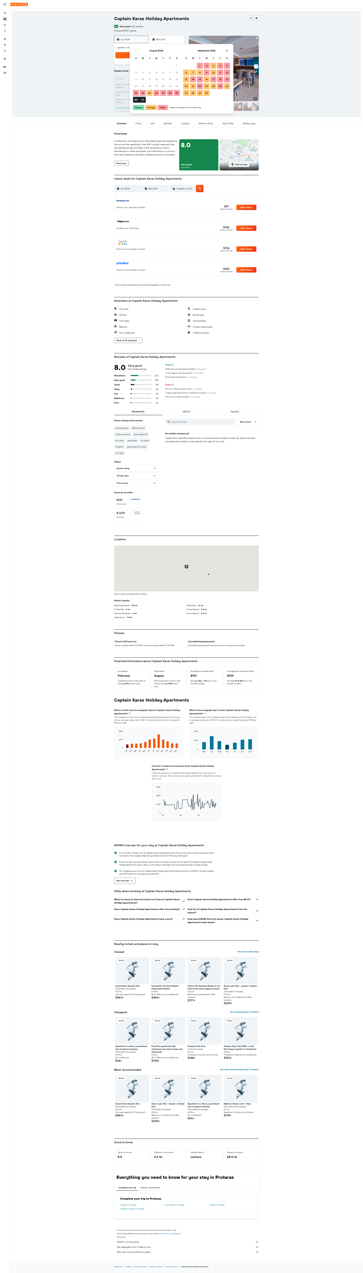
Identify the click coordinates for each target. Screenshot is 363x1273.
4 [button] (149, 72)
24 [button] (143, 93)
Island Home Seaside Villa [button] (127, 986)
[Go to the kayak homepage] (19, 4)
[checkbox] (128, 502)
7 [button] (170, 72)
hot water (145, 440)
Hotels (128, 1266)
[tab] (138, 411)
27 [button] (163, 93)
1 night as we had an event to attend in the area (190, 393)
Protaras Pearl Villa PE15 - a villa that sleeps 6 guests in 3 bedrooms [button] (240, 1047)
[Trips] (5, 59)
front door (119, 440)
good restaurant (141, 434)
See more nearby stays (248, 951)
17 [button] (143, 86)
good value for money (136, 446)
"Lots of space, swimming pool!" (184, 373)
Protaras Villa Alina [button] (196, 1046)
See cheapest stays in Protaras (244, 1012)
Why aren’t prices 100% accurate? (134, 1252)
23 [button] (136, 93)
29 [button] (177, 93)
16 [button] (136, 86)
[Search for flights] (5, 13)
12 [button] (156, 79)
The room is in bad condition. (182, 396)
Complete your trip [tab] (127, 1187)
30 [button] (136, 99)
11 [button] (149, 79)
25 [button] (149, 93)
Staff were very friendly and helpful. (185, 369)
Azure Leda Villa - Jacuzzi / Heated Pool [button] (240, 987)
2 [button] (136, 72)
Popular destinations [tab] (150, 1187)
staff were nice (138, 428)
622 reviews (137, 26)
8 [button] (177, 72)
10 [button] (143, 79)
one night (119, 453)
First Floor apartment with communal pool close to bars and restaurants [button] (166, 1049)
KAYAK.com (118, 1266)
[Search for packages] (5, 31)
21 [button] (170, 86)
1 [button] (176, 65)
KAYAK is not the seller (128, 1241)
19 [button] (156, 86)
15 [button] (177, 79)
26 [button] (156, 93)
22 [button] (177, 86)
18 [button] (150, 86)
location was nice (122, 434)
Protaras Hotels (171, 1266)
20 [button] (163, 86)
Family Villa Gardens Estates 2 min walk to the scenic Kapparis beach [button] (204, 987)
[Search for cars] (5, 25)
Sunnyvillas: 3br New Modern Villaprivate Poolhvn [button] (165, 987)
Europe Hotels (140, 1266)
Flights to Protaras (128, 1205)
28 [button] (170, 93)
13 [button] (163, 79)
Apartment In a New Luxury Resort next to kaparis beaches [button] (131, 1047)
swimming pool (121, 428)
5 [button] (156, 72)
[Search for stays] (5, 19)
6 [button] (163, 72)
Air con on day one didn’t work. (183, 389)
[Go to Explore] (5, 45)
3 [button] (142, 72)
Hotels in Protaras (217, 1205)
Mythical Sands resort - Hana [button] (237, 1103)
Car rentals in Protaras (174, 1205)
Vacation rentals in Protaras (132, 1209)
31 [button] (143, 99)
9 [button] (136, 79)
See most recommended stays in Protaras (239, 1069)
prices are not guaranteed (170, 1233)
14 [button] (170, 79)
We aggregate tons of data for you (134, 1247)
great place (132, 440)
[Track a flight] (5, 51)
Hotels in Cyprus (155, 1266)
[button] (5, 4)
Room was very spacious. (181, 377)
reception (119, 446)
